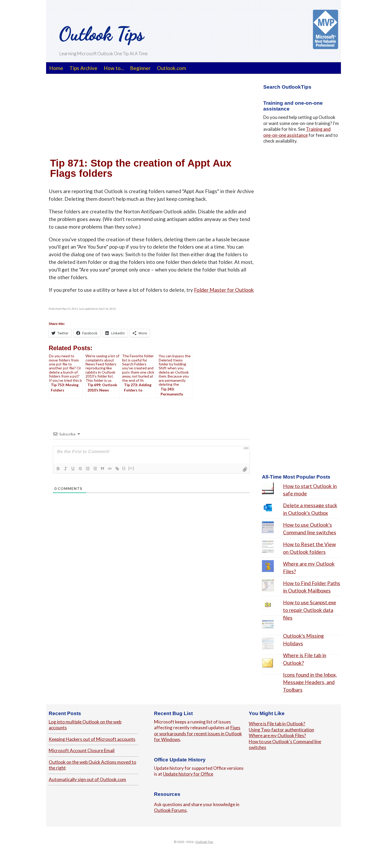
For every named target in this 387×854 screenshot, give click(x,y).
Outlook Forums (170, 810)
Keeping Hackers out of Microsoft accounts (92, 739)
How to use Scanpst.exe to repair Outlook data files (309, 610)
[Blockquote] (102, 468)
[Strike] (80, 468)
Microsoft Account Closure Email (82, 750)
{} (124, 468)
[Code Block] (109, 468)
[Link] (117, 468)
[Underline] (73, 468)
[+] (131, 468)
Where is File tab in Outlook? (277, 723)
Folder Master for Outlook (224, 290)
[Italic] (65, 468)
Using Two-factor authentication (281, 729)
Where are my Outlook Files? (277, 735)
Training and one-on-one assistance (297, 132)
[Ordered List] (87, 468)
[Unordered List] (95, 468)
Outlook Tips (101, 33)
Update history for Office (188, 774)
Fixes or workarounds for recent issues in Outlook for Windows (198, 733)
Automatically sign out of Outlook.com (87, 779)
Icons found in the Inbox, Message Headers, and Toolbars (310, 682)
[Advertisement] (151, 116)
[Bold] (58, 468)
